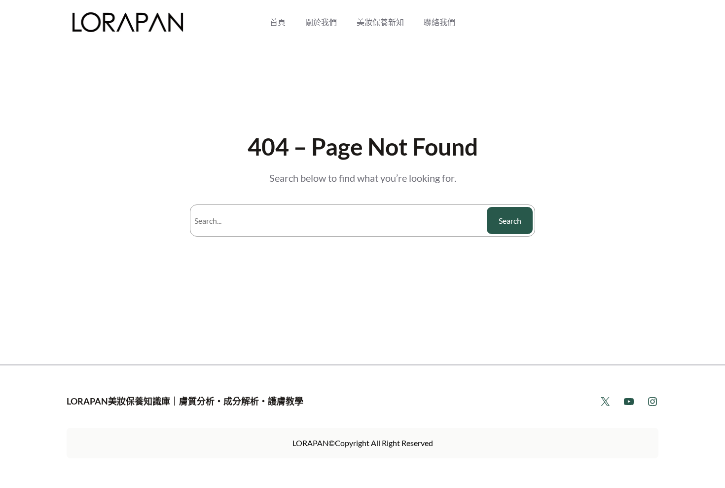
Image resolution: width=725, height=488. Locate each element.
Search (510, 220)
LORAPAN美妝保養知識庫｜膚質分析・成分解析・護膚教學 (185, 401)
